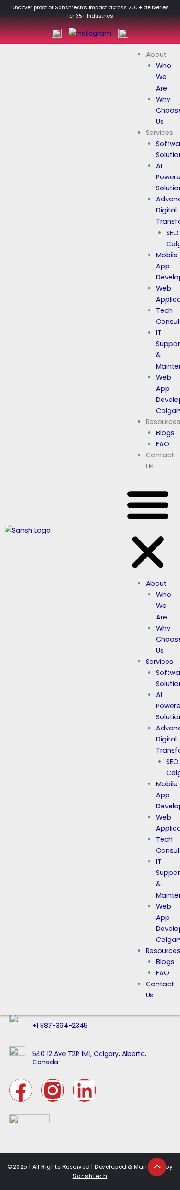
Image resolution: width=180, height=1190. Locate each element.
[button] (148, 530)
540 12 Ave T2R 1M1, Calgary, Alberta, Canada (89, 1058)
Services (159, 132)
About (156, 54)
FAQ (162, 444)
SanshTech (90, 1176)
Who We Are (163, 76)
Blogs (165, 432)
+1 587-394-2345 (60, 1025)
